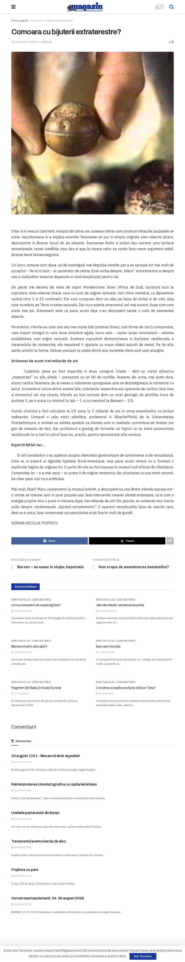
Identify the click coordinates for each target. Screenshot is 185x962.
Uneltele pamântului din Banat (35, 813)
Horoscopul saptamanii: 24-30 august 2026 (47, 898)
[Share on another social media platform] (170, 540)
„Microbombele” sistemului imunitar (120, 605)
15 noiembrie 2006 (24, 42)
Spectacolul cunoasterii (31, 599)
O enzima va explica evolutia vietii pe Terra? (125, 688)
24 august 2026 (22, 761)
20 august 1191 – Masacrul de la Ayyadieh (45, 756)
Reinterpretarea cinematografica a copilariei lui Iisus (54, 784)
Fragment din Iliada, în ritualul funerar (36, 688)
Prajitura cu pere (24, 870)
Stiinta (47, 42)
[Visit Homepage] (85, 6)
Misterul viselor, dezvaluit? (29, 646)
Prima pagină (19, 20)
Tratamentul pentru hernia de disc (38, 841)
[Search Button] (171, 7)
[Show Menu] (13, 7)
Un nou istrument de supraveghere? (36, 605)
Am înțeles (143, 956)
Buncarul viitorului (108, 646)
